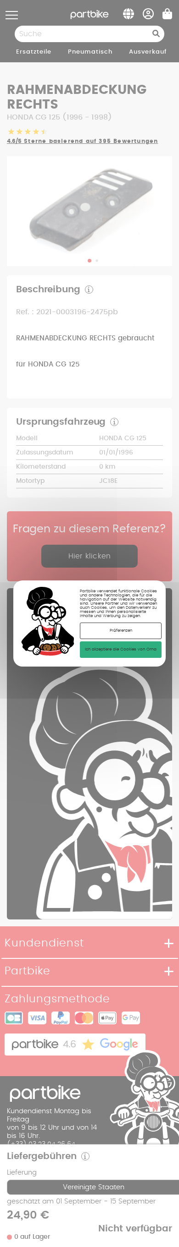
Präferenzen (121, 631)
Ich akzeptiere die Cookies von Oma (121, 649)
